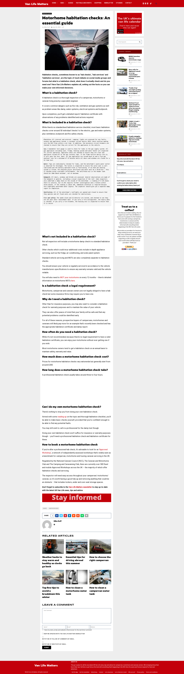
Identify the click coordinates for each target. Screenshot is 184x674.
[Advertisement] (76, 221)
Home (54, 3)
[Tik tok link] (151, 3)
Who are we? (131, 672)
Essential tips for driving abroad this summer (75, 560)
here (73, 281)
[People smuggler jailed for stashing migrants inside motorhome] (122, 139)
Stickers (119, 3)
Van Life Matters (36, 4)
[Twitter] (146, 3)
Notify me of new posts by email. (54, 644)
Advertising (94, 672)
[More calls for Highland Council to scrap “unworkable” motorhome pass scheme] (122, 72)
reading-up (62, 417)
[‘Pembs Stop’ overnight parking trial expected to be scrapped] (122, 90)
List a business (109, 672)
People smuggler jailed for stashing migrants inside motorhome (135, 139)
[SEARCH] (140, 42)
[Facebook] (144, 3)
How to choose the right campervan (100, 558)
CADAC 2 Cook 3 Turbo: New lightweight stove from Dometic (135, 124)
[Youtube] (149, 3)
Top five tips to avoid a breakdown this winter (51, 592)
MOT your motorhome (69, 277)
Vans (62, 3)
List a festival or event (121, 672)
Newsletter (108, 3)
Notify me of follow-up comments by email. (58, 639)
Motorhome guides (47, 13)
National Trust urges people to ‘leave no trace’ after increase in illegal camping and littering (134, 107)
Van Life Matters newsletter (80, 487)
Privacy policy (140, 672)
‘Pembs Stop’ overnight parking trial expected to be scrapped (135, 90)
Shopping (97, 3)
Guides (70, 3)
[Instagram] (148, 3)
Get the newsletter (84, 672)
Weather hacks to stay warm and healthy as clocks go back (52, 561)
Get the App (75, 672)
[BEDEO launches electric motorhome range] (122, 59)
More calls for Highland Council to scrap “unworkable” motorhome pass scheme (134, 74)
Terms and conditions (152, 672)
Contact (128, 3)
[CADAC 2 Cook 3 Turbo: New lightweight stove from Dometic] (122, 124)
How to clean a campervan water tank (99, 591)
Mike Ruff (47, 27)
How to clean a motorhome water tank (76, 591)
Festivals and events (84, 3)
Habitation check (53, 508)
